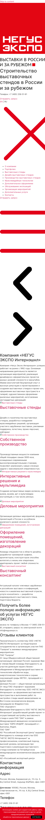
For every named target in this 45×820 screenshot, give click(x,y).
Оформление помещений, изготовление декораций (13, 539)
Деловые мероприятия (21, 506)
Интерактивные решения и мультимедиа (15, 481)
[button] (22, 284)
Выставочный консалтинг (13, 573)
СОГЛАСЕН (36, 817)
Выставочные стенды (20, 407)
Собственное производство (13, 441)
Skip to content (7, 1)
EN (1, 101)
